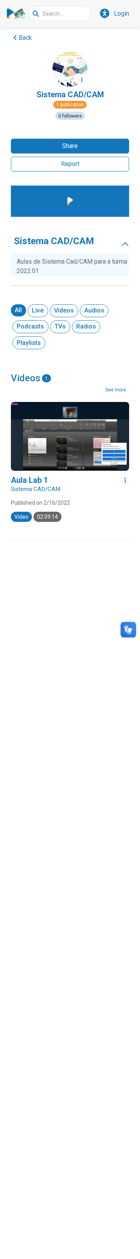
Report (70, 164)
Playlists (29, 342)
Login (121, 13)
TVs (60, 326)
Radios (86, 326)
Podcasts (30, 326)
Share (70, 146)
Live (38, 310)
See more (115, 390)
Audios (94, 310)
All (18, 310)
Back (25, 37)
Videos (64, 310)
